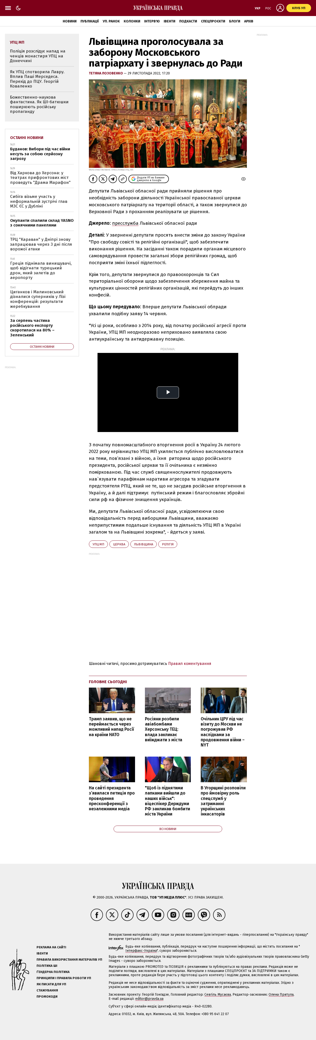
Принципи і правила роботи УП (64, 978)
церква (119, 544)
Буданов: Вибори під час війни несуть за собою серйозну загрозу (40, 153)
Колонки (132, 21)
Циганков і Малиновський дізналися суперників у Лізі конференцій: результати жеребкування (37, 299)
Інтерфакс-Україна (141, 951)
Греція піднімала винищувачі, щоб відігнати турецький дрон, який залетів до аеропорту (41, 270)
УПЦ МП (98, 544)
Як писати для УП (51, 984)
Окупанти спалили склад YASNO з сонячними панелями (42, 223)
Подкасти (188, 21)
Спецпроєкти (213, 21)
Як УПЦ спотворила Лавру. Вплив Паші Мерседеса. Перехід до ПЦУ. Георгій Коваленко (37, 79)
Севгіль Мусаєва (217, 994)
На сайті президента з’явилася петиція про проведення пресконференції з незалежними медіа (112, 798)
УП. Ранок (111, 21)
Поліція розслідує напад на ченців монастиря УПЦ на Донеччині (37, 56)
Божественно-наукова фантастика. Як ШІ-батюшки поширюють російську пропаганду (39, 104)
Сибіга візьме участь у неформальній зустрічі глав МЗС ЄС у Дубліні (38, 201)
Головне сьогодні (108, 681)
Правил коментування (189, 663)
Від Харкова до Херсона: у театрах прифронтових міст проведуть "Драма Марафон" (40, 177)
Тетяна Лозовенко (106, 73)
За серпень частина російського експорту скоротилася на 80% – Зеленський (32, 328)
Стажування (47, 990)
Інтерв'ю (152, 21)
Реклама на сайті (51, 947)
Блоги (234, 21)
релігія (168, 544)
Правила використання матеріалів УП (69, 959)
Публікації (89, 21)
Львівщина (143, 544)
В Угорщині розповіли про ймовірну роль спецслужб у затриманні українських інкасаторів (223, 801)
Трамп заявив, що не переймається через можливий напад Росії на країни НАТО (111, 726)
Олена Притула (281, 994)
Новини (70, 21)
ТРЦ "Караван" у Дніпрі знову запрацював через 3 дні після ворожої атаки (41, 244)
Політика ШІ (47, 966)
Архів (248, 21)
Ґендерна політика (53, 972)
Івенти (169, 21)
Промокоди (47, 996)
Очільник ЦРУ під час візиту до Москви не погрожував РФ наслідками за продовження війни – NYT (223, 732)
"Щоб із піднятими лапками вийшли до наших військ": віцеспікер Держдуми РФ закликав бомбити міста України (167, 801)
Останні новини (26, 137)
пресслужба (125, 223)
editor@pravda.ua (149, 999)
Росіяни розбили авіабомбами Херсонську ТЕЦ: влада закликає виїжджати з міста (163, 729)
